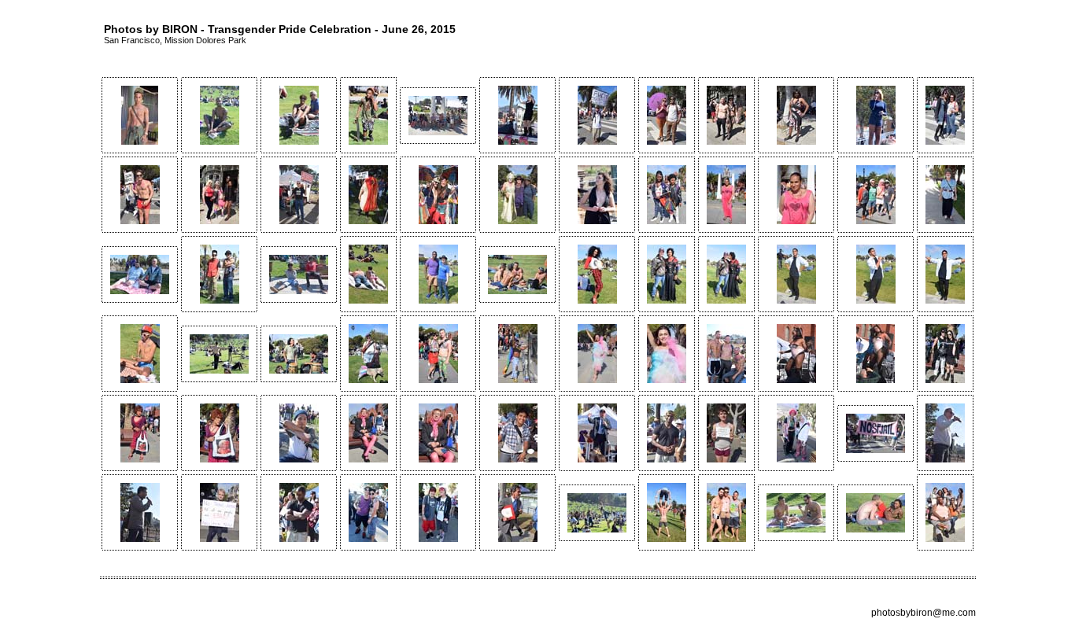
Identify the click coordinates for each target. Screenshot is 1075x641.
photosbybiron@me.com (923, 612)
